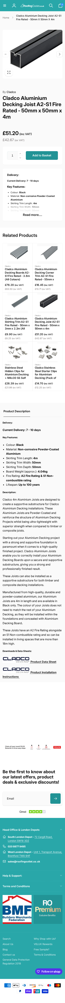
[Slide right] (59, 54)
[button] (4, 5)
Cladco (9, 92)
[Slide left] (5, 54)
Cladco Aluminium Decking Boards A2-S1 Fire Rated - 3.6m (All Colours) (17, 274)
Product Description (16, 411)
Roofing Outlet (28, 997)
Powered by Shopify (40, 997)
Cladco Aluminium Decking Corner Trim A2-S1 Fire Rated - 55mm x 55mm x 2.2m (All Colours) (46, 278)
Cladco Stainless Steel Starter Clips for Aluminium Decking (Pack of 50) (46, 374)
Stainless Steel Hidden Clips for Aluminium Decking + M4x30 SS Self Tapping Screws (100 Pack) (17, 376)
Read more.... (32, 215)
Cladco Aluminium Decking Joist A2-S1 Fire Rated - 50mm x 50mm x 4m (47, 323)
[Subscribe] (55, 798)
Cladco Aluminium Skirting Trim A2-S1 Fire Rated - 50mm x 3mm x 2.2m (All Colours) (17, 325)
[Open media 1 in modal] (32, 54)
